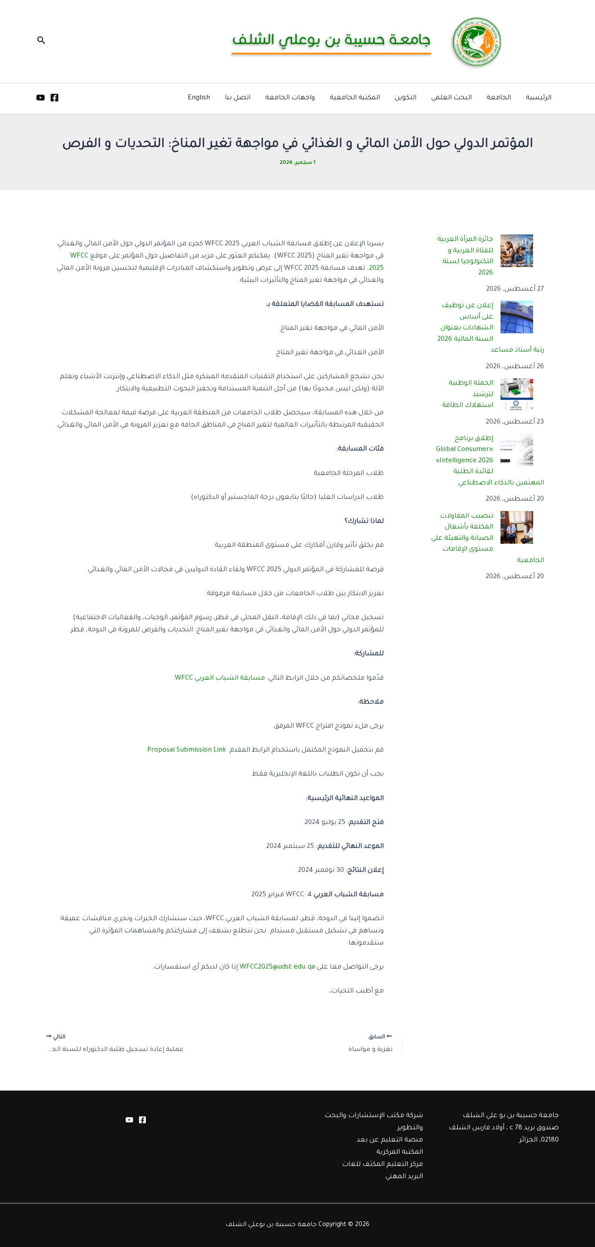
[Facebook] (54, 97)
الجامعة (499, 98)
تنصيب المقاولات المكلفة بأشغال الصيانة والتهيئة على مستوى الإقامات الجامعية (487, 539)
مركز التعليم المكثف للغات (382, 1165)
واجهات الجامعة (290, 98)
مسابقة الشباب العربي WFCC (220, 678)
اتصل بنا (237, 98)
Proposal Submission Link (186, 750)
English (199, 98)
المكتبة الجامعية (355, 98)
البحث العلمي (451, 98)
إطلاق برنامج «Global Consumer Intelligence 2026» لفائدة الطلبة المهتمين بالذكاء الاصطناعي (490, 461)
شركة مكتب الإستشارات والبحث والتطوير (374, 1122)
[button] (40, 41)
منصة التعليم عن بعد (390, 1140)
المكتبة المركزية (399, 1152)
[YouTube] (40, 97)
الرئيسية (538, 98)
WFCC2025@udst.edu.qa (277, 967)
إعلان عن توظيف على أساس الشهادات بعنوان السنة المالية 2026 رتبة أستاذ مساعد (490, 328)
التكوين (405, 98)
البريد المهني (404, 1177)
